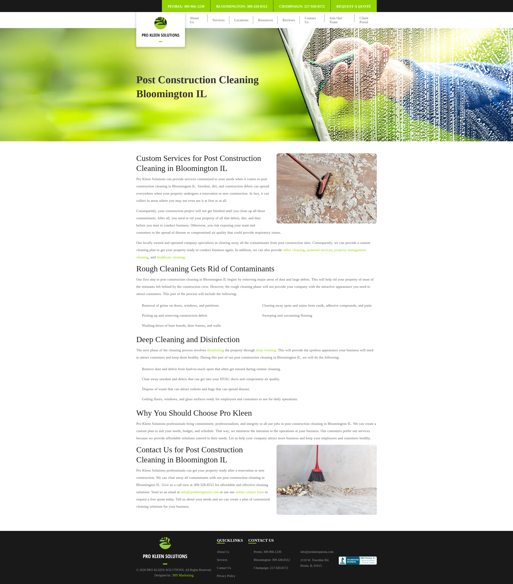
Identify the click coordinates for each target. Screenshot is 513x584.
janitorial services (319, 250)
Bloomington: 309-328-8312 (241, 6)
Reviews (289, 20)
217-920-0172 (279, 568)
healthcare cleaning (171, 257)
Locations (241, 20)
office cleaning (294, 250)
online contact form (249, 492)
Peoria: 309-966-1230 (186, 6)
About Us (223, 552)
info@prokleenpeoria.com (200, 492)
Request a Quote (353, 6)
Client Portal (364, 20)
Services (218, 20)
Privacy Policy (226, 576)
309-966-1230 (272, 552)
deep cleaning (266, 350)
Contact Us (224, 568)
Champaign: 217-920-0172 (302, 6)
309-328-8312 (281, 560)
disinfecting (215, 350)
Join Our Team (335, 20)
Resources (265, 20)
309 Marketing (183, 575)
